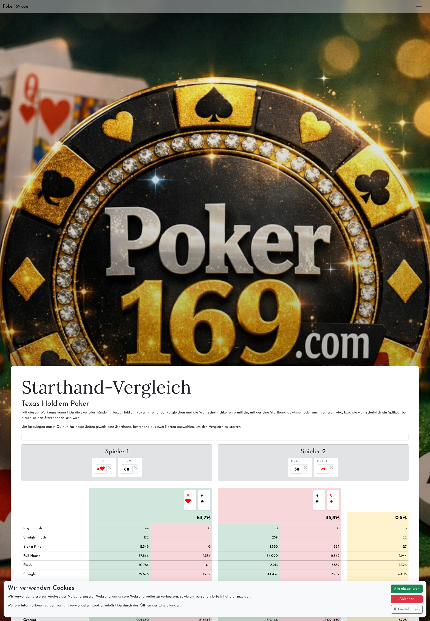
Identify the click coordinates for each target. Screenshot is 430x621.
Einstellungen (408, 609)
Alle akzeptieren (406, 589)
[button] (18, 6)
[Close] (109, 467)
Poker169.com (16, 6)
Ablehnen (406, 599)
